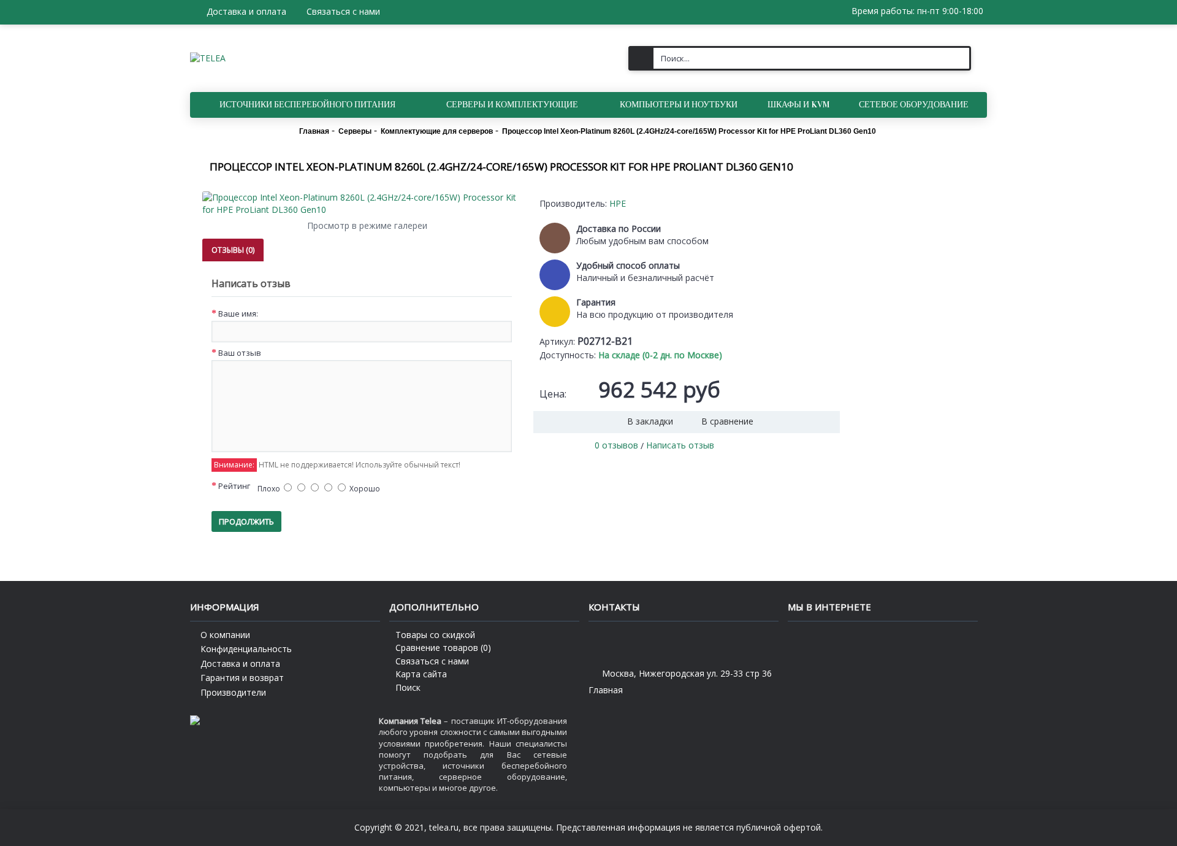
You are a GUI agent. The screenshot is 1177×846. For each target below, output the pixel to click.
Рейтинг (234, 485)
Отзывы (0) (232, 250)
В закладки (650, 421)
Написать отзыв (680, 445)
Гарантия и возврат (242, 677)
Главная (605, 690)
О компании (225, 634)
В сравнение (727, 421)
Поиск (408, 687)
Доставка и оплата (240, 663)
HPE (617, 203)
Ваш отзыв (239, 352)
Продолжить (246, 521)
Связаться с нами (432, 661)
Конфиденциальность (246, 649)
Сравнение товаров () (443, 647)
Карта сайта (421, 674)
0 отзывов (616, 445)
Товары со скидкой (435, 634)
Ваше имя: (238, 313)
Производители (233, 692)
